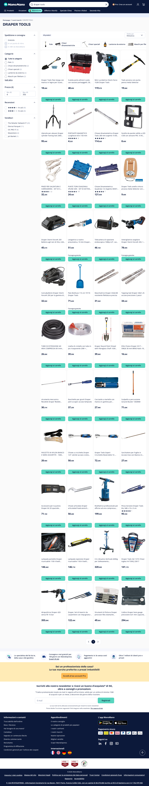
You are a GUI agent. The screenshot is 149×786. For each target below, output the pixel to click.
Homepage (6, 20)
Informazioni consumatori (134, 775)
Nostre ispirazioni (58, 735)
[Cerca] (31, 4)
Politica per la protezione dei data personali (70, 775)
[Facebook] (106, 743)
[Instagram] (111, 743)
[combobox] (135, 35)
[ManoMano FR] (53, 753)
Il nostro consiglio (58, 721)
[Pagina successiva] (98, 642)
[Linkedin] (100, 743)
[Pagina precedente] (88, 642)
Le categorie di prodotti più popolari (65, 725)
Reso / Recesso (9, 725)
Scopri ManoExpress (59, 743)
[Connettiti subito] (138, 4)
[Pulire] (106, 4)
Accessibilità (79, 778)
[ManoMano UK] (58, 753)
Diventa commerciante (13, 739)
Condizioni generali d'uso (112, 775)
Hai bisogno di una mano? (14, 728)
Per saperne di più (97, 708)
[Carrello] (143, 4)
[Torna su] (142, 753)
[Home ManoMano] (14, 4)
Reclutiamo (8, 743)
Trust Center (95, 775)
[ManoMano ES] (70, 753)
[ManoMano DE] (64, 753)
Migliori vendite (57, 739)
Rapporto (68, 778)
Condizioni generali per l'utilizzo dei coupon (21, 750)
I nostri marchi (16, 20)
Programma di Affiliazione (14, 746)
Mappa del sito (30, 775)
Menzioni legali (44, 775)
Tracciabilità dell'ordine (13, 721)
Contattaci (8, 732)
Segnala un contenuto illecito (15, 735)
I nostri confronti (57, 728)
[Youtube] (117, 743)
